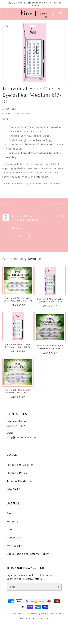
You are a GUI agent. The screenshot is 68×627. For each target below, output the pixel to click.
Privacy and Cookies (20, 464)
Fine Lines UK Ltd (20, 613)
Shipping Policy (17, 472)
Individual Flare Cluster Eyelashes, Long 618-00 (50, 300)
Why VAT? (13, 489)
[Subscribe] (57, 587)
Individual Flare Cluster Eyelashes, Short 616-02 (18, 391)
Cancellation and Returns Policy (28, 553)
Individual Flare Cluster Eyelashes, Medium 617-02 (18, 299)
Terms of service (26, 618)
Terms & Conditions (19, 481)
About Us (13, 529)
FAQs (10, 513)
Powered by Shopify (38, 613)
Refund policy (57, 613)
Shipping (6, 113)
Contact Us (14, 537)
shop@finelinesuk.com (21, 437)
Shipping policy (44, 618)
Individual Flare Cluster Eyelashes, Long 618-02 (50, 347)
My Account (14, 545)
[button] (6, 13)
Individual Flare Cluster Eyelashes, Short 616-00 (18, 345)
